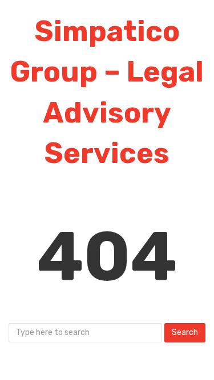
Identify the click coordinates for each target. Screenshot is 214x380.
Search (185, 332)
